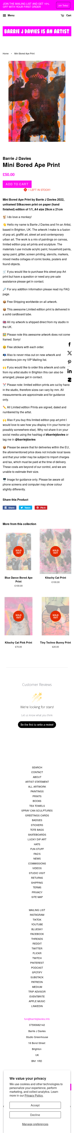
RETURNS (37, 877)
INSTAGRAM (37, 914)
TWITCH (37, 958)
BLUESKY (37, 929)
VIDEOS (37, 868)
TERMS (37, 887)
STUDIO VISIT (37, 873)
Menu (11, 15)
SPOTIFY (37, 972)
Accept (35, 1105)
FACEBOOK (37, 934)
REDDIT (37, 943)
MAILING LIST (37, 910)
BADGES (37, 820)
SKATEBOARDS (37, 834)
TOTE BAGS (37, 829)
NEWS (37, 858)
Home (6, 53)
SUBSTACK (37, 977)
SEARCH (37, 767)
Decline (35, 1115)
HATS (37, 844)
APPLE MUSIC (37, 1001)
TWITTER (37, 948)
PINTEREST (37, 962)
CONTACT (37, 772)
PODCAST (37, 967)
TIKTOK (37, 919)
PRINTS (37, 796)
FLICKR (37, 953)
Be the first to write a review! (37, 724)
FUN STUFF (37, 849)
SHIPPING (37, 882)
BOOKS (37, 801)
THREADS (37, 939)
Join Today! (63, 5)
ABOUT (37, 777)
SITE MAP (37, 897)
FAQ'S (37, 854)
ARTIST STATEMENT (37, 781)
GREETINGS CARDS (37, 815)
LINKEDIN (37, 1006)
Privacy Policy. (34, 1095)
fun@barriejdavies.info (37, 1019)
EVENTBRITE (37, 996)
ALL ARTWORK (37, 786)
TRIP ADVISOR (37, 991)
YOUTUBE (37, 924)
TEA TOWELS (37, 806)
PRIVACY (37, 892)
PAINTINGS (37, 791)
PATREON (37, 982)
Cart (68, 15)
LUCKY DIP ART (37, 839)
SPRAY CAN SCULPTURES (37, 810)
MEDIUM (37, 987)
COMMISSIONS (37, 863)
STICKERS (37, 825)
